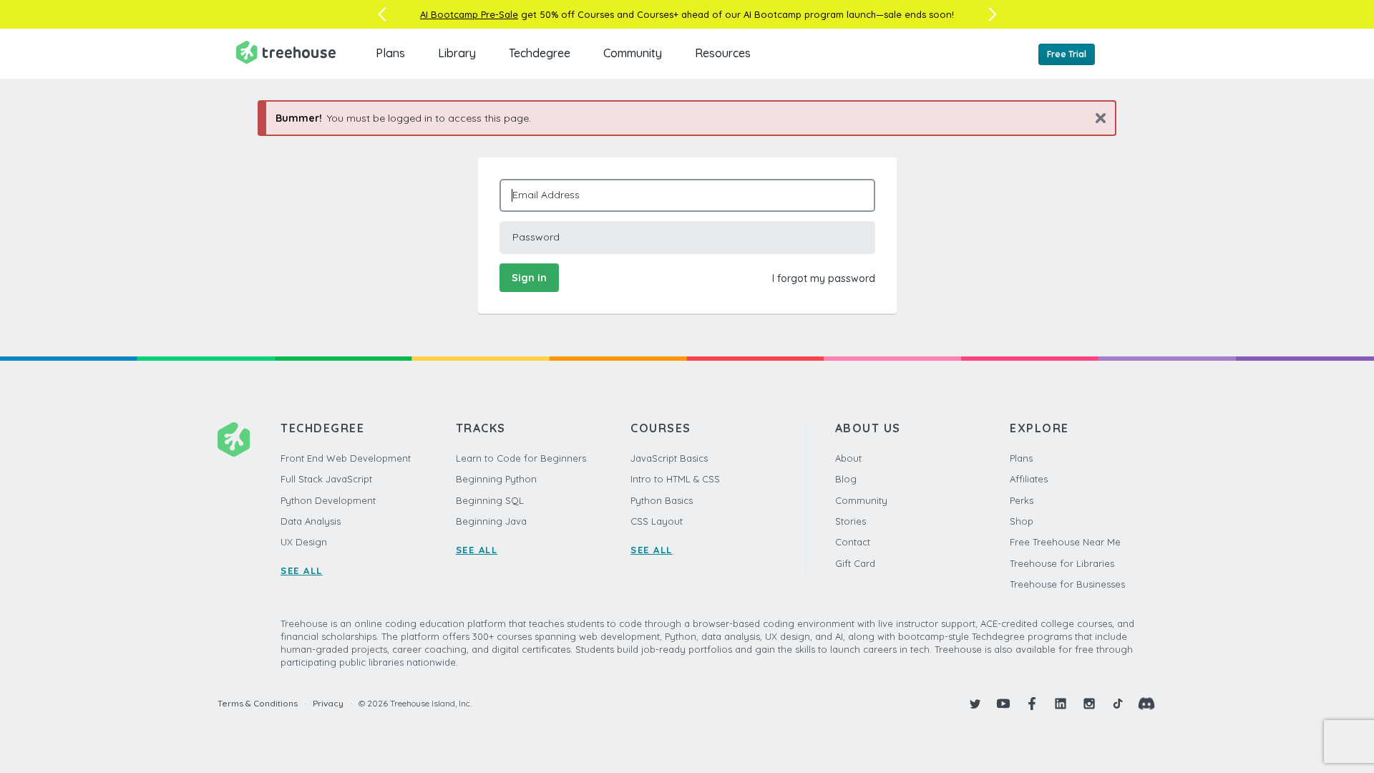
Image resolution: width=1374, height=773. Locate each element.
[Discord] (1146, 704)
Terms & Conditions (258, 703)
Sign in (529, 277)
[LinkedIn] (1061, 704)
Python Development (328, 500)
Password (536, 236)
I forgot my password (823, 278)
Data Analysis (311, 521)
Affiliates (1029, 479)
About (848, 458)
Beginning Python (496, 479)
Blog (846, 479)
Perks (1021, 500)
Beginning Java (491, 521)
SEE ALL (302, 570)
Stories (850, 521)
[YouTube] (1003, 704)
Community (632, 53)
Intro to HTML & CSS (675, 479)
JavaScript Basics (669, 458)
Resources (723, 53)
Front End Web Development (346, 458)
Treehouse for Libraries (1062, 563)
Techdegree (539, 53)
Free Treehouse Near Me (1065, 542)
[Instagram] (1089, 704)
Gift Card (855, 563)
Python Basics (661, 500)
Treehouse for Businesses (1067, 584)
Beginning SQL (490, 500)
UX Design (304, 542)
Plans (390, 53)
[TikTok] (1118, 704)
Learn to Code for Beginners (521, 458)
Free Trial (1066, 54)
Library (457, 53)
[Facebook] (1032, 704)
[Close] (1095, 117)
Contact (852, 542)
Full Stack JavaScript (326, 479)
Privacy (328, 703)
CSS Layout (656, 521)
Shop (1021, 521)
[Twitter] (975, 704)
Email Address (546, 194)
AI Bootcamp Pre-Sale (469, 14)
